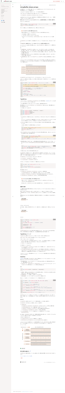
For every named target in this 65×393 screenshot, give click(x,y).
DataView (22, 256)
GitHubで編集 (3, 22)
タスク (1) (2, 15)
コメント (24, 362)
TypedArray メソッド (25, 234)
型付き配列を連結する (24, 351)
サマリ (22, 299)
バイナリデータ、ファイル (5, 6)
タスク (23, 348)
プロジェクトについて (25, 391)
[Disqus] (38, 374)
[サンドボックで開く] (55, 23)
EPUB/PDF (56, 1)
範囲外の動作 (23, 186)
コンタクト (31, 391)
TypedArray (23, 99)
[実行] (53, 23)
